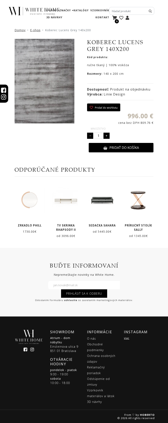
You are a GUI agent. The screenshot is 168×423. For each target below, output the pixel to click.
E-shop (35, 30)
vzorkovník (99, 10)
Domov (20, 30)
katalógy (81, 10)
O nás (91, 338)
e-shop (51, 10)
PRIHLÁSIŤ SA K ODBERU (84, 293)
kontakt (102, 17)
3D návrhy (54, 17)
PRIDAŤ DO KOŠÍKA (124, 147)
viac (126, 338)
